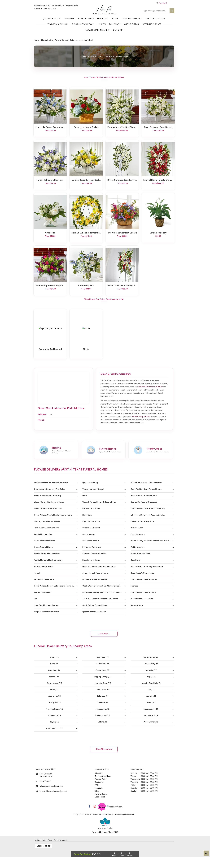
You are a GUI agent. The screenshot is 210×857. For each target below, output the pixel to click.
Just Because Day (52, 18)
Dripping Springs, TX (103, 676)
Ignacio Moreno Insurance (94, 611)
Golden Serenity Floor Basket (86, 179)
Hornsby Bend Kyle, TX (151, 683)
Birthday (69, 18)
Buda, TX (54, 664)
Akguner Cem (137, 528)
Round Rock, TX (151, 715)
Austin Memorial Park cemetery (48, 560)
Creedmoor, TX (102, 670)
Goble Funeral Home (43, 547)
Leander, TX (151, 696)
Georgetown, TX (54, 683)
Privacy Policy (100, 779)
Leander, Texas (43, 846)
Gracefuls (50, 232)
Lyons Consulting (90, 482)
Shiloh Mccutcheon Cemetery (47, 495)
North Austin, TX (151, 709)
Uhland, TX (102, 722)
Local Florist (100, 797)
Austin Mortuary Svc (43, 534)
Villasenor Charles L (91, 528)
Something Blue (86, 285)
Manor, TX (151, 702)
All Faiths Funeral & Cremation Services (100, 599)
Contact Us (99, 782)
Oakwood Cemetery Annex (143, 521)
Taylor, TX (54, 722)
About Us (98, 773)
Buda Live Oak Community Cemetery (51, 482)
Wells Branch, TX (151, 722)
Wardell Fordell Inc (42, 592)
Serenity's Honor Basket (86, 127)
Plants (102, 24)
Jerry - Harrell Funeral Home (144, 495)
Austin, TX (54, 657)
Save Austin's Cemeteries (142, 573)
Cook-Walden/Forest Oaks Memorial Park (101, 586)
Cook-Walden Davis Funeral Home (146, 489)
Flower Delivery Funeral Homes (54, 40)
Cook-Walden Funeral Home (143, 592)
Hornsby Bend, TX (103, 683)
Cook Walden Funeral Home (95, 605)
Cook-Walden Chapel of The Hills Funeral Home (104, 592)
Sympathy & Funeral (57, 24)
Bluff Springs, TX (151, 657)
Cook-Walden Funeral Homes (144, 579)
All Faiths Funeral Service (142, 599)
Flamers (134, 586)
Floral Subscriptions (83, 24)
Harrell (85, 495)
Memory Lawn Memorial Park (47, 521)
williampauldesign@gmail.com (51, 786)
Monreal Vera (137, 605)
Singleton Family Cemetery (46, 611)
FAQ (97, 785)
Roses (115, 18)
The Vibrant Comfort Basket (122, 232)
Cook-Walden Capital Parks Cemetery (148, 508)
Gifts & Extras (131, 24)
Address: (42, 414)
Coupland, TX (54, 670)
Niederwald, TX (102, 709)
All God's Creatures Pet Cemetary (146, 482)
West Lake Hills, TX (54, 728)
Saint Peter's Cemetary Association (147, 566)
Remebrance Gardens (44, 579)
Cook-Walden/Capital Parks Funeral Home (53, 515)
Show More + (104, 634)
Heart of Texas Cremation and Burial (99, 566)
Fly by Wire (87, 515)
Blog (97, 791)
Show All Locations (104, 749)
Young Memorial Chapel (93, 489)
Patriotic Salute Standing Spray (122, 285)
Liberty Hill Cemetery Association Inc (148, 515)
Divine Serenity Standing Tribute (122, 179)
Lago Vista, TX (54, 696)
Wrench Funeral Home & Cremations (99, 502)
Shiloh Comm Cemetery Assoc (48, 508)
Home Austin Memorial (44, 541)
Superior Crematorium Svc (94, 553)
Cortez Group (88, 534)
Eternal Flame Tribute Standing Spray (158, 179)
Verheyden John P (90, 541)
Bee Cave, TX (103, 657)
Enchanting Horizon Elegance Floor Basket (50, 285)
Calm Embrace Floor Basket (158, 127)
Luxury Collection (155, 18)
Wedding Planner (152, 24)
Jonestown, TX (102, 689)
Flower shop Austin (141, 416)
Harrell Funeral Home (43, 566)
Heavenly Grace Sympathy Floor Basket (50, 127)
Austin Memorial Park (140, 553)
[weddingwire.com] (115, 807)
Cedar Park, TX (102, 664)
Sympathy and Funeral (50, 349)
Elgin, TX (151, 676)
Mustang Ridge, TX (54, 709)
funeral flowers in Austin (150, 386)
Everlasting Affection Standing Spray (122, 127)
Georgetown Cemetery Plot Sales (49, 489)
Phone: (41, 420)
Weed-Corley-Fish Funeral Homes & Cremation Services (152, 541)
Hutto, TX (54, 689)
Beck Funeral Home (91, 508)
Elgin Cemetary (138, 534)
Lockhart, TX (102, 702)
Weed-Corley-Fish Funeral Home (49, 502)
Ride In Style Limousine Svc (46, 528)
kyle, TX (151, 689)
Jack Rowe (135, 560)
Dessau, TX (54, 676)
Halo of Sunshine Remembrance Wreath (86, 232)
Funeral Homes (101, 794)
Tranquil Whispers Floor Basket (50, 179)
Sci (35, 599)
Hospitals (98, 788)
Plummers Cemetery (91, 547)
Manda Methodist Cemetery (47, 553)
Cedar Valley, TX (151, 664)
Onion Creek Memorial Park (94, 579)
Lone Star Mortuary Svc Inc (46, 605)
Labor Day (102, 18)
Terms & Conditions (103, 776)
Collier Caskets (137, 547)
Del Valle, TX (151, 670)
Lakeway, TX (102, 696)
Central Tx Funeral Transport (144, 502)
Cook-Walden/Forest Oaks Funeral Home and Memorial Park (56, 586)
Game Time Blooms (131, 18)
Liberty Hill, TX (54, 702)
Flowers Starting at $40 (97, 30)
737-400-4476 (50, 9)
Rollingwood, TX (102, 715)
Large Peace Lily (158, 232)
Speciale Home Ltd (91, 521)
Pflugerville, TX (54, 715)
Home (36, 40)
